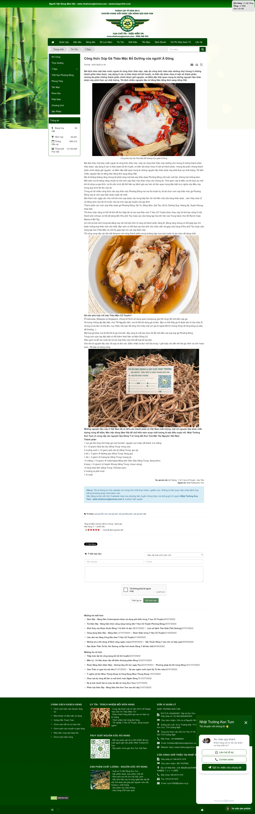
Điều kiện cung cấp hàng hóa (66, 732)
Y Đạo (54, 68)
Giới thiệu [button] (133, 42)
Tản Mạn (56, 87)
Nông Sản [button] (90, 42)
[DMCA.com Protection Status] (60, 797)
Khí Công (56, 56)
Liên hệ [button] (198, 42)
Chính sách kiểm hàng (63, 736)
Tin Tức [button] (120, 42)
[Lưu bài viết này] (201, 64)
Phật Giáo (56, 99)
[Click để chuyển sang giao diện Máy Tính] (58, 809)
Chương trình (58, 105)
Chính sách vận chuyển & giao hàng (69, 728)
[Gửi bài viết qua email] (192, 64)
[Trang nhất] (53, 42)
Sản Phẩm (56, 111)
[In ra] (197, 64)
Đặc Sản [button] (77, 42)
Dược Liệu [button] (64, 42)
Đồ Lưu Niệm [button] (106, 42)
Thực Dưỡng (57, 62)
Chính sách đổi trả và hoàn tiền (67, 724)
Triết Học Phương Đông (63, 75)
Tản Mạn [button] (146, 42)
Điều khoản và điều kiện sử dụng (68, 715)
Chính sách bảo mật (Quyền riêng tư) (68, 710)
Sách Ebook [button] (160, 42)
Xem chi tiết (238, 8)
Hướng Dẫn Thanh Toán (64, 720)
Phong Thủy (57, 81)
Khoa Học (56, 93)
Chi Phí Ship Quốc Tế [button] (181, 42)
